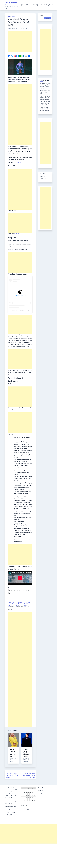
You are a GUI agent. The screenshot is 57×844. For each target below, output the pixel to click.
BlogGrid (30, 821)
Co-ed (37, 5)
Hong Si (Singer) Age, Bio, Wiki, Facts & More (13, 753)
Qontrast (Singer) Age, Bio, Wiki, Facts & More (26, 753)
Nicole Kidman (24, 28)
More (45, 4)
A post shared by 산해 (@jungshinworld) (20, 310)
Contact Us (50, 5)
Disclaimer (42, 176)
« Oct (27, 809)
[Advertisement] (20, 41)
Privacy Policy (43, 178)
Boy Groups (28, 5)
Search (41, 15)
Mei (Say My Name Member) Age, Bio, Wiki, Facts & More (44, 109)
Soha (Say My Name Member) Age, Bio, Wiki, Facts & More (45, 97)
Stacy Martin (26, 761)
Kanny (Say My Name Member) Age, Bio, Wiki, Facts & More (45, 103)
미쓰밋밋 (16, 233)
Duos (33, 4)
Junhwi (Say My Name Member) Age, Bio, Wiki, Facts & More (11, 795)
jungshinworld (18, 162)
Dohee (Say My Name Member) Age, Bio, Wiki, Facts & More (45, 85)
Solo (41, 4)
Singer (9, 16)
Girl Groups (23, 5)
